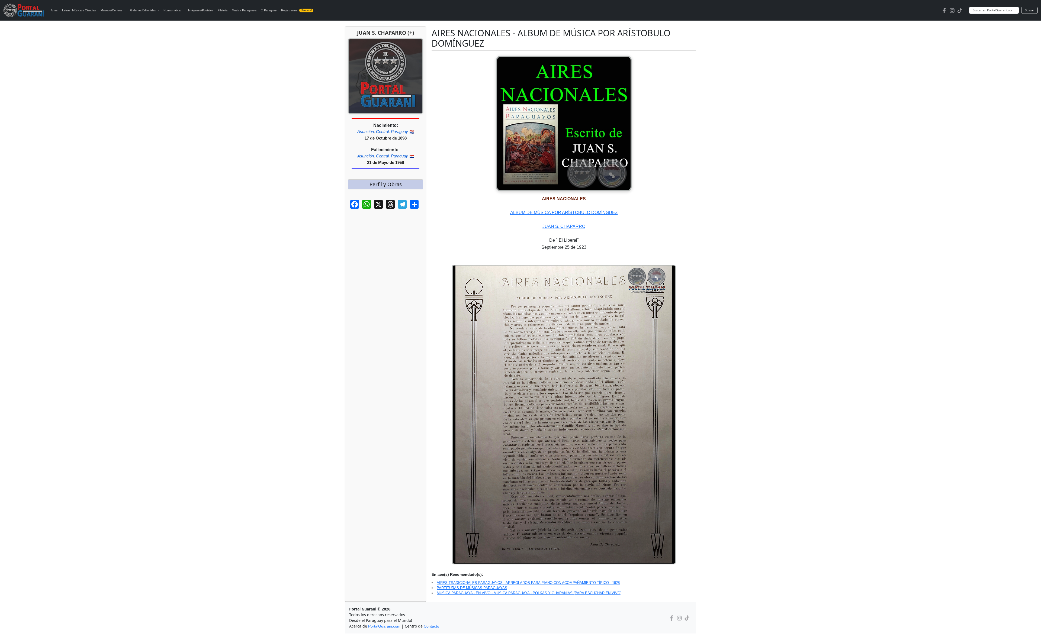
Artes (54, 10)
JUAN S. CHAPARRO (563, 226)
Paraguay (399, 131)
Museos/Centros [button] (112, 10)
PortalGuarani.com (384, 626)
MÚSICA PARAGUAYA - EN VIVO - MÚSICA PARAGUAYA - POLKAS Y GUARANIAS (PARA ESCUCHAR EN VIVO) (529, 593)
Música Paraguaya (244, 10)
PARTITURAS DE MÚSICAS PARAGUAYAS (472, 588)
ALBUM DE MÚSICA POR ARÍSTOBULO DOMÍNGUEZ (564, 212)
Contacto (431, 626)
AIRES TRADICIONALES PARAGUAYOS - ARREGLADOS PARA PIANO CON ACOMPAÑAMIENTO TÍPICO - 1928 (528, 583)
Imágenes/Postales (200, 10)
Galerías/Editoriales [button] (143, 10)
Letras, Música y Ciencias (79, 10)
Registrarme (296, 10)
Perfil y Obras (386, 184)
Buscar (1029, 10)
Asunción (365, 131)
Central (382, 131)
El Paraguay (269, 10)
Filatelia (222, 10)
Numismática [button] (172, 10)
